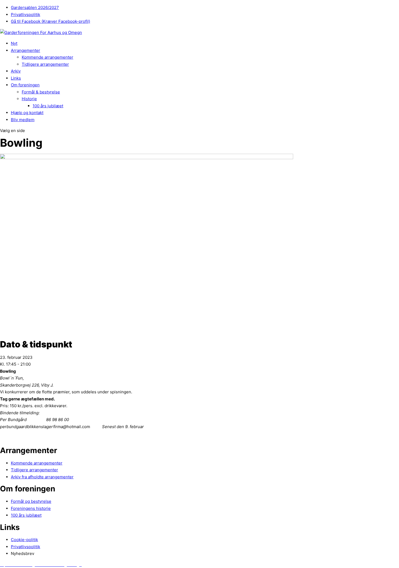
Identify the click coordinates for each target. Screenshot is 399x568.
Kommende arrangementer (47, 57)
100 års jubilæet (48, 105)
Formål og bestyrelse (31, 501)
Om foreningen (25, 84)
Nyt (14, 43)
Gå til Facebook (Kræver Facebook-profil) (50, 21)
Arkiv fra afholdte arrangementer (42, 476)
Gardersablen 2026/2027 (35, 7)
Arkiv (16, 71)
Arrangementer (25, 50)
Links (16, 78)
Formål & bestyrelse (41, 92)
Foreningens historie (31, 508)
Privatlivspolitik (25, 14)
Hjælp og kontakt (27, 112)
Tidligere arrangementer (45, 64)
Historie (29, 98)
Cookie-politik (24, 539)
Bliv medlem (22, 119)
